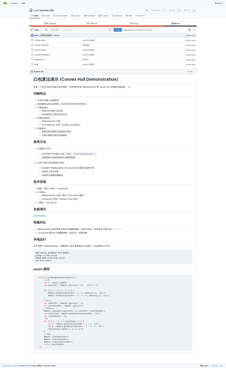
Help (23, 3)
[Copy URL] (189, 30)
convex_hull (47, 10)
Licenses (214, 365)
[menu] (194, 30)
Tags (135, 23)
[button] (46, 30)
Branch (93, 23)
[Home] (5, 3)
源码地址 (86, 45)
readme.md (39, 59)
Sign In (220, 3)
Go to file (55, 30)
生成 (36, 64)
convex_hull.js (40, 50)
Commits (51, 23)
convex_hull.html (41, 45)
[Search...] (110, 30)
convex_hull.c (40, 40)
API (221, 365)
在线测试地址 (39, 215)
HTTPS (117, 30)
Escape (189, 71)
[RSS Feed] (147, 10)
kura (35, 10)
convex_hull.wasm (42, 55)
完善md (56, 35)
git (129, 87)
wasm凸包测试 (88, 40)
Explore (14, 3)
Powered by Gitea (10, 365)
